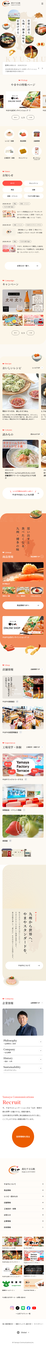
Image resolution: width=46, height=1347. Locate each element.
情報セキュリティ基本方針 (24, 1324)
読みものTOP (35, 434)
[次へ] (42, 68)
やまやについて (10, 1184)
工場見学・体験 (10, 1208)
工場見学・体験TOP (33, 747)
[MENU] (42, 3)
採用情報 (7, 1227)
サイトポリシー (38, 1324)
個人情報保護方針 (7, 1324)
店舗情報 (7, 1202)
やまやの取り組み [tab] (33, 196)
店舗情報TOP (35, 669)
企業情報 (7, 1221)
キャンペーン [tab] (33, 183)
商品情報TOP (35, 556)
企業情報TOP (35, 1003)
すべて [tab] (12, 183)
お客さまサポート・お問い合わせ (14, 1297)
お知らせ (7, 1215)
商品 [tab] (12, 190)
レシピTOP (36, 368)
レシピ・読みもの (11, 1196)
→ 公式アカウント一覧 (23, 1313)
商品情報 (7, 1190)
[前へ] (38, 68)
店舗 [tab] (33, 190)
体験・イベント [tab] (12, 196)
